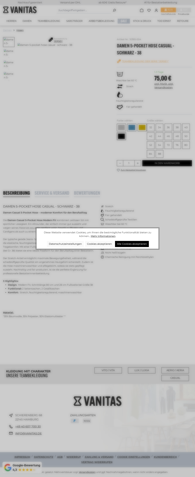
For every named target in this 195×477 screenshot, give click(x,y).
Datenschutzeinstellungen (65, 243)
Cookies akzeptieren (99, 243)
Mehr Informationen (103, 236)
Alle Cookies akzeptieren (132, 243)
